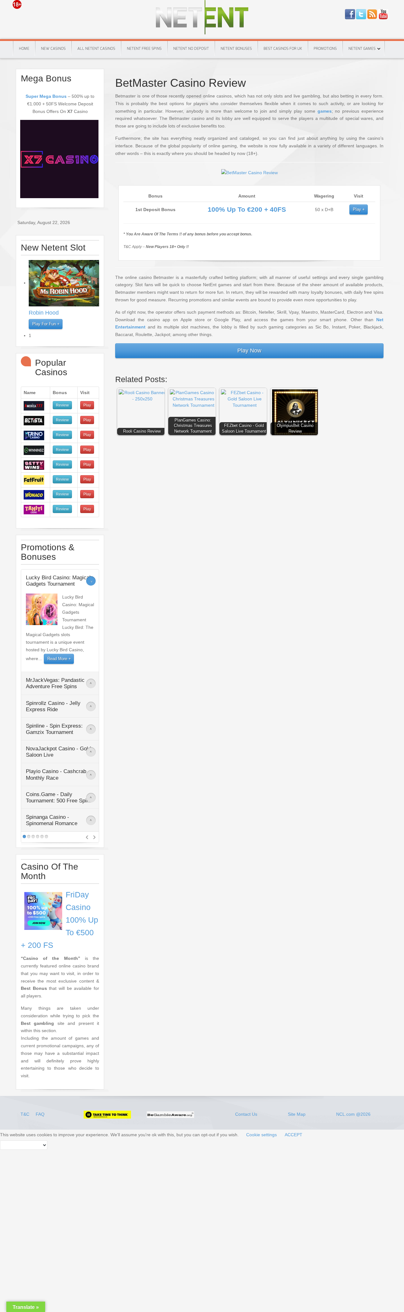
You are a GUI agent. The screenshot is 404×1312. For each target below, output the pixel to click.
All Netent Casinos (96, 48)
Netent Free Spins (144, 48)
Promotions (325, 48)
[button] (142, 413)
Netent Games (362, 48)
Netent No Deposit (191, 48)
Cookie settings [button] (261, 1134)
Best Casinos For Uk (283, 48)
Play (357, 209)
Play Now (249, 350)
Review (62, 405)
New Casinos (53, 48)
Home (24, 48)
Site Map (297, 1114)
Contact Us (246, 1114)
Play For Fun (44, 324)
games (325, 111)
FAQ (40, 1114)
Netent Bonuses (236, 48)
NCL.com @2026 (353, 1114)
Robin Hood (44, 313)
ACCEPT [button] (293, 1134)
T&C (26, 1114)
